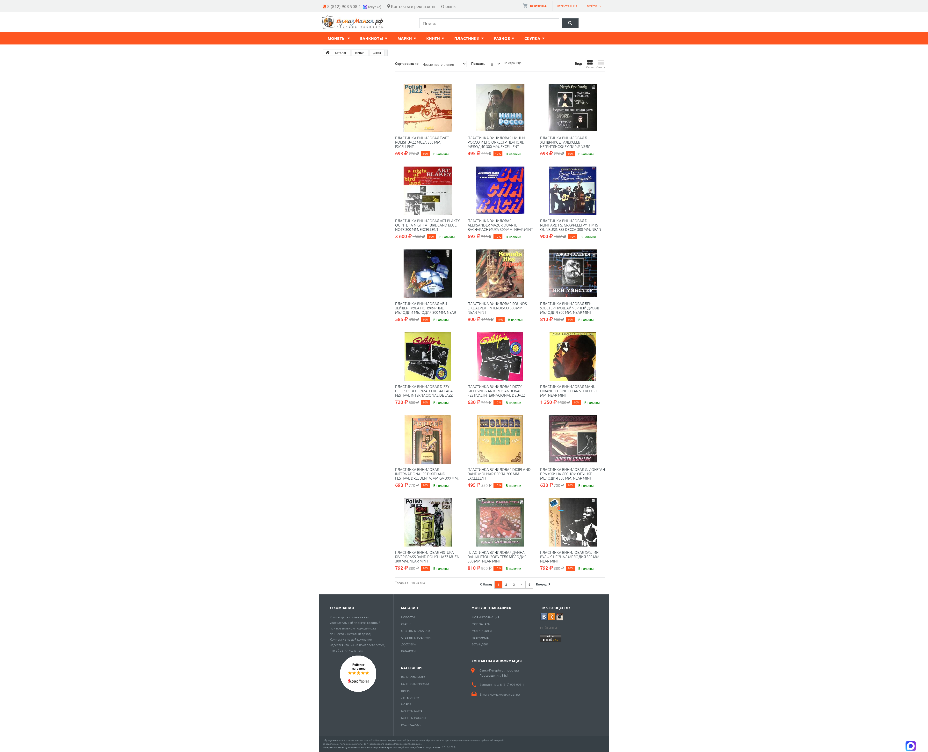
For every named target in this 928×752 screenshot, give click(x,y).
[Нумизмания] (353, 22)
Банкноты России (415, 684)
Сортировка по (407, 63)
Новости (408, 617)
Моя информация (485, 617)
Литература (410, 697)
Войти (592, 6)
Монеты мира (411, 711)
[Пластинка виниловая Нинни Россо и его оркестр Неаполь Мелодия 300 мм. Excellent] (500, 108)
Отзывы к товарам (415, 637)
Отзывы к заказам (415, 631)
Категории (411, 667)
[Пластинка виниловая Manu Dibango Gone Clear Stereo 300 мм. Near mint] (572, 356)
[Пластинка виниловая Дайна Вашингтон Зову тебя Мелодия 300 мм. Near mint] (500, 522)
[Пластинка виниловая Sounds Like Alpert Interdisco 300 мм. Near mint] (500, 273)
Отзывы (449, 6)
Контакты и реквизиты (413, 6)
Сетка (590, 67)
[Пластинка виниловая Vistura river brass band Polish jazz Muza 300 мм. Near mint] (427, 522)
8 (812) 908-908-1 (344, 6)
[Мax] (365, 6)
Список (600, 67)
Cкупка (532, 38)
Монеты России (413, 718)
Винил (406, 691)
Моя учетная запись (491, 608)
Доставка (408, 644)
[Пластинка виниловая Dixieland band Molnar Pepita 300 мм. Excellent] (500, 439)
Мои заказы (481, 624)
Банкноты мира (413, 677)
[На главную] (327, 53)
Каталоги (408, 651)
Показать (478, 63)
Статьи (406, 624)
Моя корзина (482, 631)
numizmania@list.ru (505, 694)
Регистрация (567, 6)
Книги (433, 38)
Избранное (480, 637)
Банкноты (371, 38)
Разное (502, 38)
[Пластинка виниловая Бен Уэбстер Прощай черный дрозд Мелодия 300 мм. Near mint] (572, 273)
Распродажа (410, 724)
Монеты (337, 38)
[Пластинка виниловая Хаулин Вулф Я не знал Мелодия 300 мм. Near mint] (572, 522)
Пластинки (466, 38)
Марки (405, 38)
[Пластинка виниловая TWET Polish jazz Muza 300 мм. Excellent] (427, 108)
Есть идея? (480, 644)
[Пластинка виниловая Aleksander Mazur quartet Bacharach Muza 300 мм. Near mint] (500, 191)
